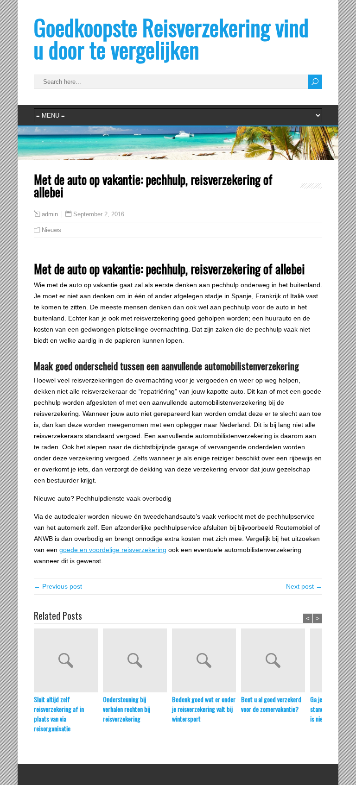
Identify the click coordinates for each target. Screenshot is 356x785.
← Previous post (58, 586)
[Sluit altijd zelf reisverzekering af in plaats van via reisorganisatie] (68, 661)
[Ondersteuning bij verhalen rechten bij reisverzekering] (137, 661)
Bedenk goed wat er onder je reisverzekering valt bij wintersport (203, 708)
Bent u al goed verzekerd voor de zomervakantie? (271, 704)
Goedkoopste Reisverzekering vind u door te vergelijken (171, 38)
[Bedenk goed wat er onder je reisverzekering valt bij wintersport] (206, 661)
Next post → (304, 586)
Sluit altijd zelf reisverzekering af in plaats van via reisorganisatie (59, 713)
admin (50, 214)
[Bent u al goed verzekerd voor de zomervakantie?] (275, 661)
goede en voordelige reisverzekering (112, 549)
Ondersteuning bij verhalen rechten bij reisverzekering (126, 708)
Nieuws (51, 229)
